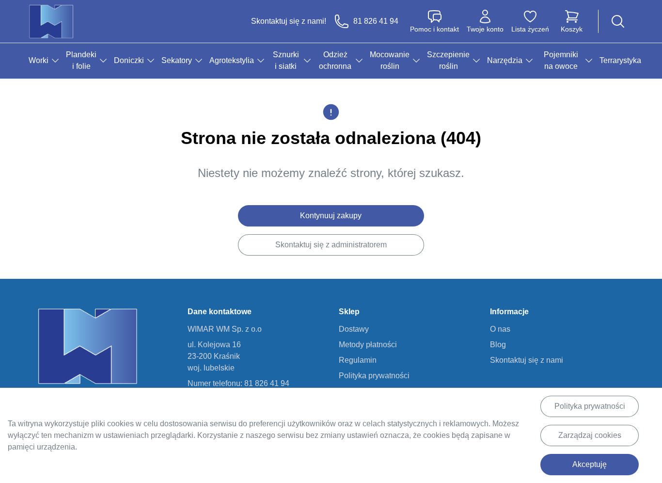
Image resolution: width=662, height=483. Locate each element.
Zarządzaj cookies (589, 435)
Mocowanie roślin (390, 60)
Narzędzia (504, 60)
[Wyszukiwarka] (618, 21)
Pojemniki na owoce (561, 60)
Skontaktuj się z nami (526, 360)
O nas (500, 329)
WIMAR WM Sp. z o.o (225, 329)
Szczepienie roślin (448, 60)
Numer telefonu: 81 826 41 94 (238, 383)
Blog (498, 344)
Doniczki (129, 60)
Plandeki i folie (81, 60)
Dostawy (354, 329)
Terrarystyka (620, 60)
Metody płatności (368, 344)
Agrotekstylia (231, 60)
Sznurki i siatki (286, 60)
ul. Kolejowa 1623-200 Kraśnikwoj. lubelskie (214, 356)
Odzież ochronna (335, 60)
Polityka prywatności (589, 406)
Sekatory (176, 60)
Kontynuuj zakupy (331, 215)
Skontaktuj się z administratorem (331, 245)
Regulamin (358, 360)
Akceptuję (589, 464)
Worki (38, 60)
